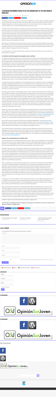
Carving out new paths (25, 218)
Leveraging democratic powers (9, 218)
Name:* (2, 274)
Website (3, 255)
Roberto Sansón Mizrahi (7, 15)
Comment (4, 233)
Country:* (3, 278)
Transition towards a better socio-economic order (45, 218)
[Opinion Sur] (28, 3)
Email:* (2, 282)
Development (25, 15)
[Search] (38, 375)
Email (3, 250)
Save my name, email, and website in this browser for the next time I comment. (36, 259)
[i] (2, 199)
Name (3, 246)
